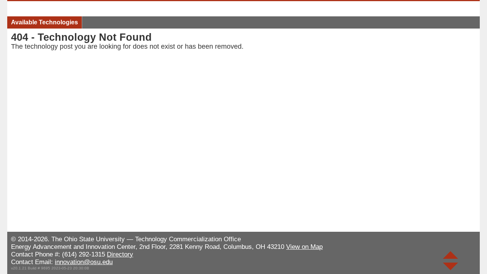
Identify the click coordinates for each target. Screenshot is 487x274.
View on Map (304, 246)
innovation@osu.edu (84, 262)
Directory (120, 254)
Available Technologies (44, 22)
